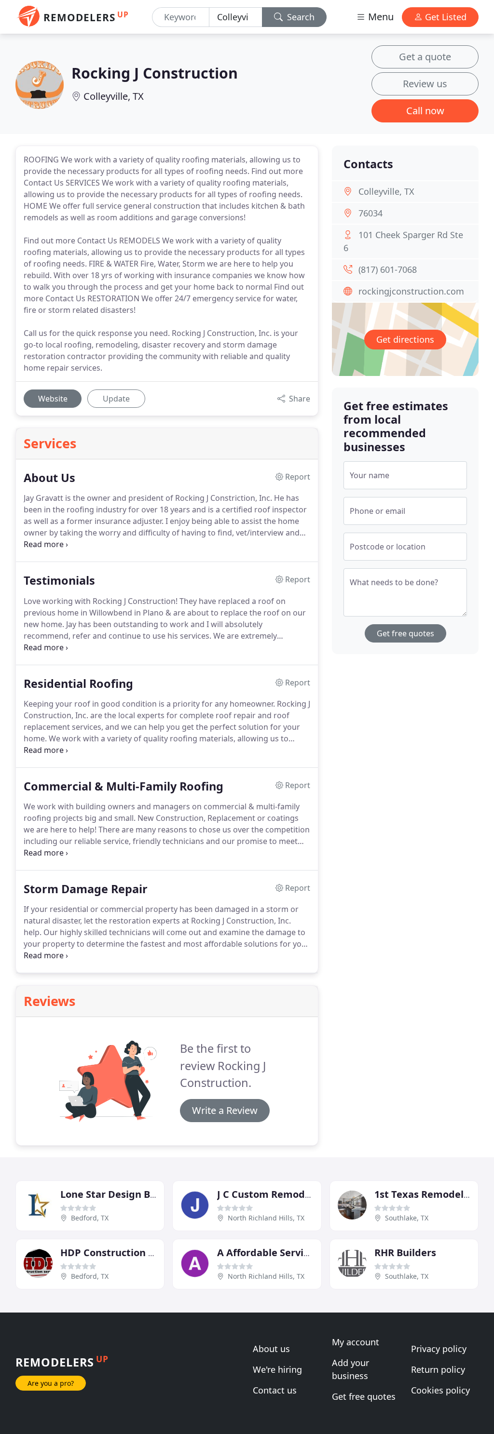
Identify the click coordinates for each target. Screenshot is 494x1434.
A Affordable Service (265, 1252)
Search (300, 17)
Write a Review (225, 1110)
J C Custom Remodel (265, 1194)
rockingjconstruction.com (411, 291)
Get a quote (425, 56)
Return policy (438, 1369)
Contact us (275, 1390)
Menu (380, 16)
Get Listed (445, 17)
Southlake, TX (406, 1217)
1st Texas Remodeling (426, 1194)
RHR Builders (405, 1252)
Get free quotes (405, 633)
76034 (370, 213)
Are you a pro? (50, 1383)
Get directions (405, 339)
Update (116, 398)
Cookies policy (440, 1390)
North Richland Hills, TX (266, 1217)
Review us (425, 83)
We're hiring (277, 1369)
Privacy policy (439, 1348)
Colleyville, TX (113, 96)
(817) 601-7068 (387, 269)
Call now (425, 110)
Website (53, 398)
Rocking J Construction (154, 73)
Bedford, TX (90, 1217)
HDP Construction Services (123, 1252)
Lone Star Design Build (114, 1194)
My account (355, 1342)
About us (271, 1348)
